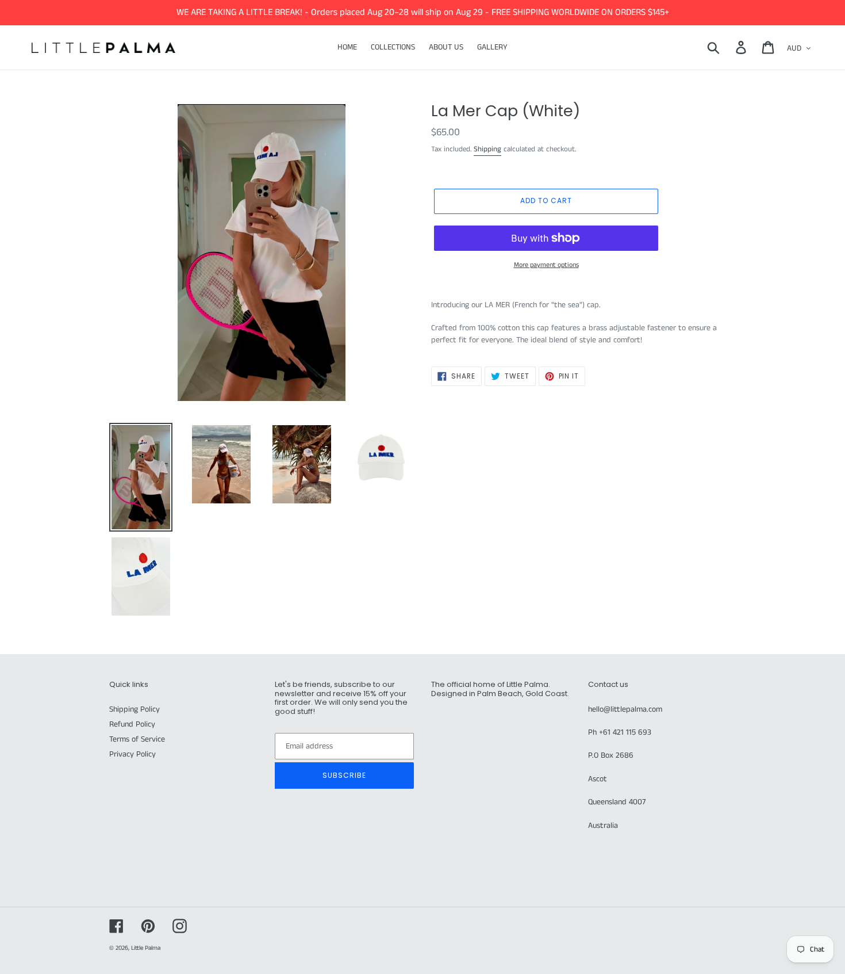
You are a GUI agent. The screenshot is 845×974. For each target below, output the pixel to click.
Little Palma (145, 948)
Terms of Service (137, 739)
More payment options (546, 265)
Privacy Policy (132, 754)
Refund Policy (132, 724)
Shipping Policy (134, 709)
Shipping (487, 149)
